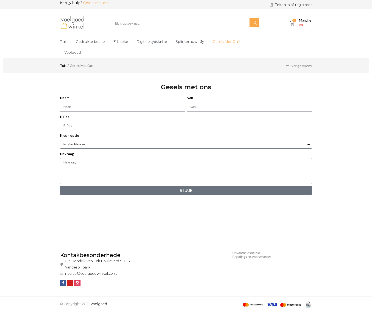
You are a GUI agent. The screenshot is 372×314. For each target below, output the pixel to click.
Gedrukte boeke (90, 42)
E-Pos (64, 117)
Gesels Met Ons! (226, 42)
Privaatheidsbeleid (246, 253)
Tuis (63, 42)
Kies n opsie (69, 135)
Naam (65, 98)
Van (190, 98)
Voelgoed (72, 52)
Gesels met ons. (96, 3)
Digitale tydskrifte (152, 42)
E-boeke (120, 42)
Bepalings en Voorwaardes (251, 256)
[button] (300, 22)
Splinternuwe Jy (190, 42)
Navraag (67, 154)
